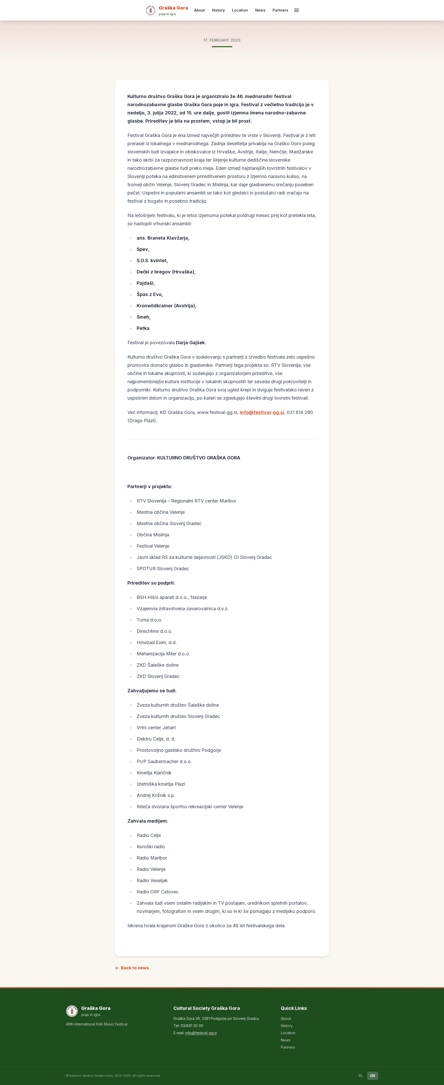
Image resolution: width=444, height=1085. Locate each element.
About (199, 10)
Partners (280, 10)
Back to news (132, 967)
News (260, 10)
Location (240, 10)
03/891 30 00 (192, 1025)
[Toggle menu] (296, 10)
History (218, 10)
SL (360, 1075)
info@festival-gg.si (262, 412)
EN (372, 1075)
